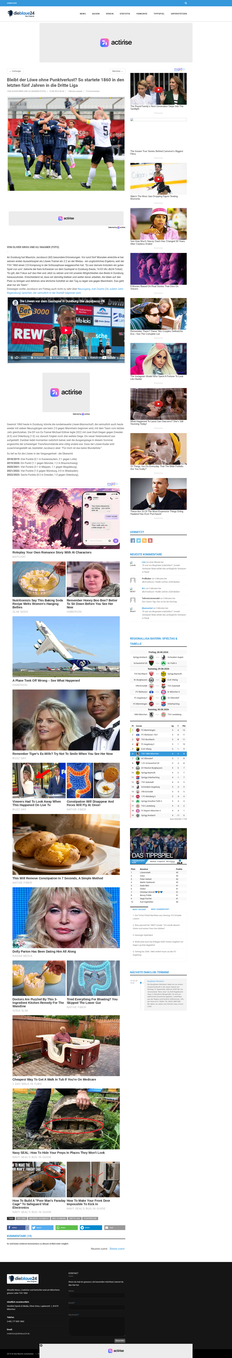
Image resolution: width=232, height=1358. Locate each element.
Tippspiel (159, 14)
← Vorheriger (15, 71)
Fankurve (142, 14)
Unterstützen (179, 14)
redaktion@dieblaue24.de (18, 1333)
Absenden (119, 1340)
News (83, 14)
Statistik (125, 14)
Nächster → (117, 71)
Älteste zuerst (117, 1248)
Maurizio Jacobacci (39, 1218)
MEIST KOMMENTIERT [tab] (160, 909)
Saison (96, 14)
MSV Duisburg (59, 1218)
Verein (109, 14)
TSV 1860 (21, 1218)
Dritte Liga (74, 1218)
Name (71, 1291)
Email (71, 1303)
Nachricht (73, 1315)
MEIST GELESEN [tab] (139, 909)
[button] (18, 1227)
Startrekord (90, 1218)
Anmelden (12, 3)
